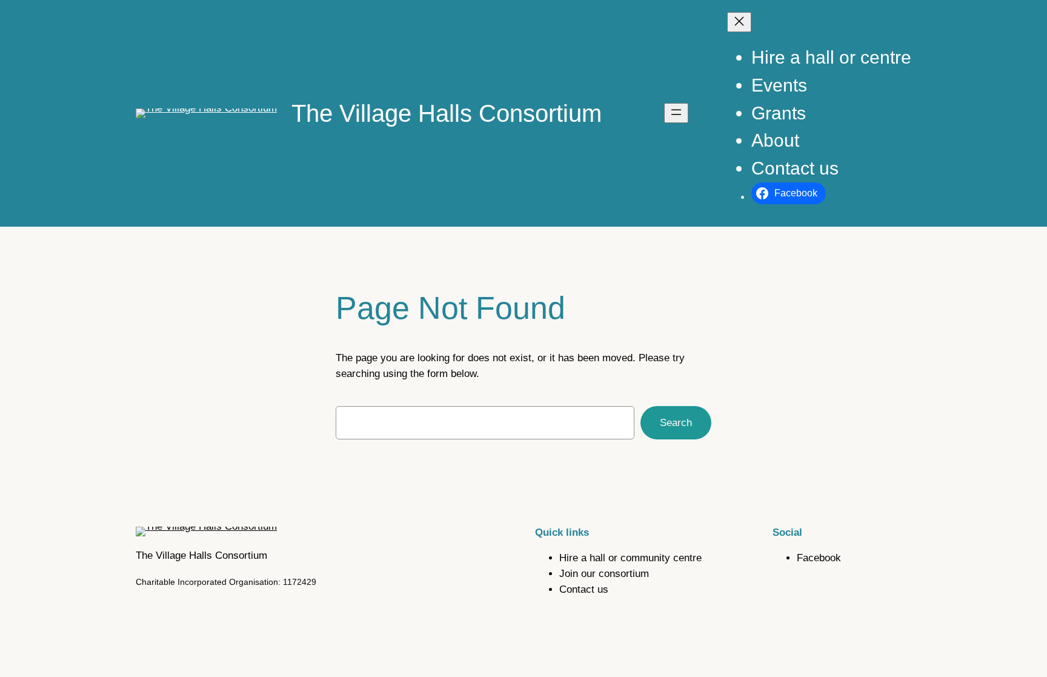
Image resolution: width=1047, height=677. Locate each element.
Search (676, 423)
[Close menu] (739, 22)
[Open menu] (676, 113)
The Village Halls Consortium (446, 113)
